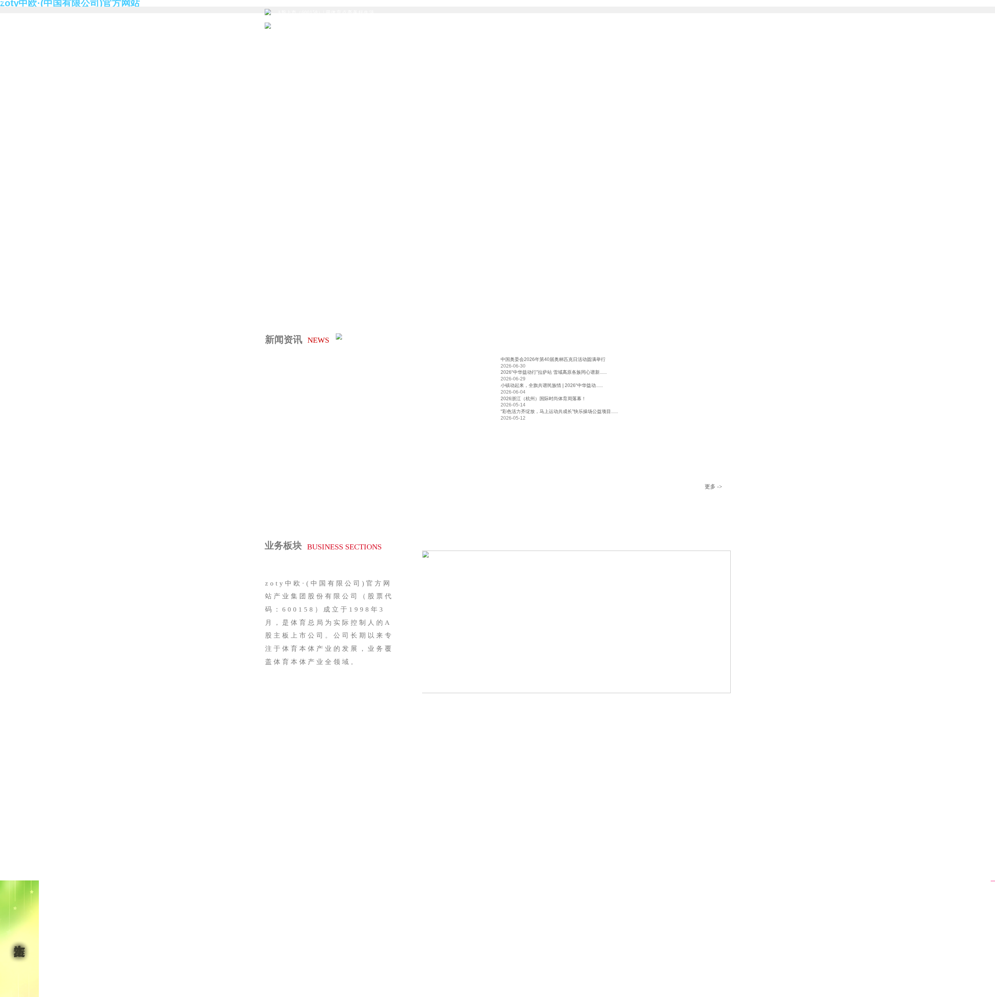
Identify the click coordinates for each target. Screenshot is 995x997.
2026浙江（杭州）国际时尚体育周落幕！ (543, 398)
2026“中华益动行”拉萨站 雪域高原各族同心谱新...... (554, 372)
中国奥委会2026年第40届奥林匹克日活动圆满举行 (553, 359)
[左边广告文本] (19, 938)
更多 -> (713, 487)
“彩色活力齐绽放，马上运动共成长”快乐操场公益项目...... (559, 411)
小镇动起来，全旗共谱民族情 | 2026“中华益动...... (552, 385)
